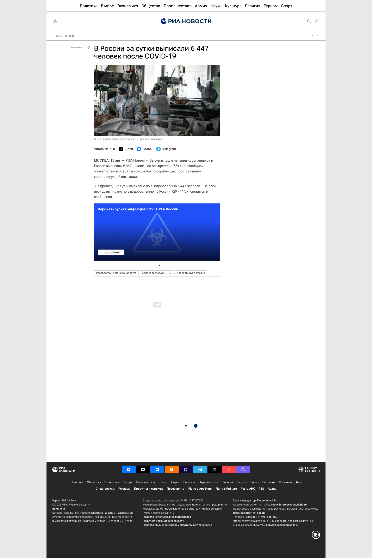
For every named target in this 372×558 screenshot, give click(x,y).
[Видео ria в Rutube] (186, 469)
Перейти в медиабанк (150, 139)
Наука (175, 482)
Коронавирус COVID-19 (156, 272)
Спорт (163, 482)
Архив (272, 488)
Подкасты (268, 482)
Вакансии (58, 508)
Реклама (124, 488)
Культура (189, 482)
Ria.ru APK (248, 488)
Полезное (285, 482)
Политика (77, 482)
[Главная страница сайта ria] (186, 21)
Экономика (111, 482)
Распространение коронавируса (116, 272)
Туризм (242, 482)
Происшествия (146, 482)
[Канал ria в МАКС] (129, 469)
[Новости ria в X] (215, 469)
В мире (127, 482)
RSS (261, 488)
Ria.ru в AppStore (200, 488)
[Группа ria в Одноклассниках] (172, 469)
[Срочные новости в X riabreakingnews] (229, 469)
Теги (298, 482)
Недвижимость (209, 482)
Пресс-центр (175, 488)
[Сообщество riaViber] (243, 469)
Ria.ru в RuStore (226, 488)
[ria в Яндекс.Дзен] (143, 469)
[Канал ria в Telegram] (200, 469)
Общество (94, 482)
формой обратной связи (249, 512)
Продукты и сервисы (148, 488)
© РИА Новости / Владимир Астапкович (115, 139)
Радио (254, 482)
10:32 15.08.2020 (63, 36)
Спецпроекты (105, 488)
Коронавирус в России (191, 272)
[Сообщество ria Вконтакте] (157, 469)
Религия (227, 482)
